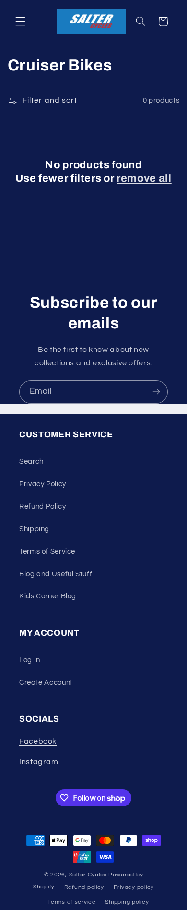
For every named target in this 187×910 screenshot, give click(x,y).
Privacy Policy (42, 484)
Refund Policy (42, 506)
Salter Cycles (88, 874)
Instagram (38, 762)
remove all (144, 178)
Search (31, 461)
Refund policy (84, 887)
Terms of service (71, 902)
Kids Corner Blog (47, 596)
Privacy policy (134, 887)
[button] (20, 22)
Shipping (34, 529)
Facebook (38, 741)
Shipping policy (127, 902)
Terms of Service (47, 551)
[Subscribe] (156, 392)
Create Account (46, 682)
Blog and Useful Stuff (55, 574)
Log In (29, 660)
